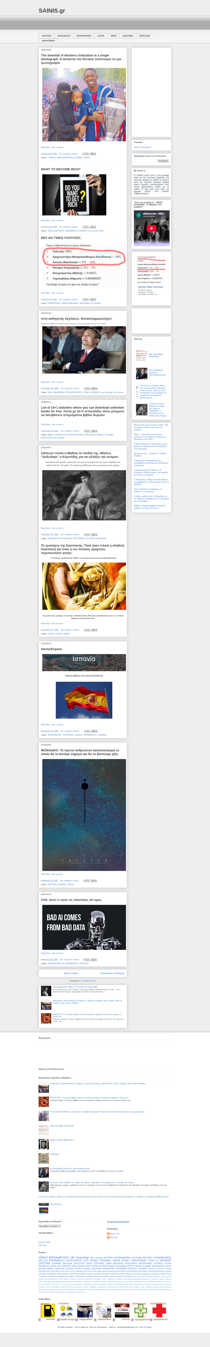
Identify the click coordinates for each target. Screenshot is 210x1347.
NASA (168, 1266)
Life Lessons (93, 231)
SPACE (71, 884)
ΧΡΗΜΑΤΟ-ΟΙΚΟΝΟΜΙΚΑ (67, 1292)
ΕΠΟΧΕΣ (63, 1287)
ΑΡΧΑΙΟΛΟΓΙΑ (112, 1271)
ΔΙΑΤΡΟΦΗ (96, 1269)
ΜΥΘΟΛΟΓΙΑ (66, 538)
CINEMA (82, 1274)
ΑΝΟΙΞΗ (72, 1284)
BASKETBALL (53, 1279)
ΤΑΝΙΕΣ (151, 1289)
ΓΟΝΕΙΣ (71, 1276)
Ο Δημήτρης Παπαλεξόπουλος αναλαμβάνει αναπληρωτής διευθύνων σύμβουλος (151, 462)
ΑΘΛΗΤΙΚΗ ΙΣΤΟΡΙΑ (64, 1269)
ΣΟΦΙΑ (125, 1289)
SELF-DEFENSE (148, 1282)
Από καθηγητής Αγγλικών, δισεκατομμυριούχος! (76, 318)
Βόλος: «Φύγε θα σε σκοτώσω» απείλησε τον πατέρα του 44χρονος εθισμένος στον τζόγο (150, 436)
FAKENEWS (137, 1279)
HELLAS (43, 1260)
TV (61, 1284)
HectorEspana (51, 649)
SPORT (126, 1260)
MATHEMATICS (159, 1266)
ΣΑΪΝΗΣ (168, 1271)
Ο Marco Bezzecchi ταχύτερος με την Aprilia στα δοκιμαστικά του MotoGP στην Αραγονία (150, 446)
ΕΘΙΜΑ (154, 1284)
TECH (169, 1274)
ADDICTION (144, 1276)
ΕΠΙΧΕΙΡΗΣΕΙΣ (54, 303)
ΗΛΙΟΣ (80, 1287)
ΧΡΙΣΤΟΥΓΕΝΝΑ (134, 1266)
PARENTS (104, 1282)
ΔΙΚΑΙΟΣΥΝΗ (146, 1284)
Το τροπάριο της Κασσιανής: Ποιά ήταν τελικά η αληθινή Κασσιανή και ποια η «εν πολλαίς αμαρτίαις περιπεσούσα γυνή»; (82, 549)
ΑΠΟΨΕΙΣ (79, 1284)
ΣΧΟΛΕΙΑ (42, 1274)
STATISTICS (167, 1282)
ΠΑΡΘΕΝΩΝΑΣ (81, 1289)
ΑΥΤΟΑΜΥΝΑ (87, 1284)
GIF (150, 1279)
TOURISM (102, 735)
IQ (116, 1266)
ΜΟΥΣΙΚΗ (103, 1266)
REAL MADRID (134, 1282)
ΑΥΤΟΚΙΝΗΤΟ (61, 1276)
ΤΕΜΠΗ (120, 1276)
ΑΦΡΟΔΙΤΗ (96, 1284)
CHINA (86, 392)
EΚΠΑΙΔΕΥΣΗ (106, 1274)
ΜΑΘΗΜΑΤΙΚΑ (108, 1269)
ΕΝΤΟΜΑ (42, 1287)
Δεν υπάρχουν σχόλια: (69, 154)
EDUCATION (46, 438)
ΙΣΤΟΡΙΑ (108, 1257)
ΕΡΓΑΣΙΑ (70, 1287)
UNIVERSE (51, 1276)
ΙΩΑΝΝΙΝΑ (92, 1287)
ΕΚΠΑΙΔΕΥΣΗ (64, 36)
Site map (42, 1245)
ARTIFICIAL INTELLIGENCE (161, 1276)
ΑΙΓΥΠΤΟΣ (92, 1271)
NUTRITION (97, 1282)
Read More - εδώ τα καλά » (52, 147)
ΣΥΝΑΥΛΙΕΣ (136, 1289)
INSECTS (168, 1279)
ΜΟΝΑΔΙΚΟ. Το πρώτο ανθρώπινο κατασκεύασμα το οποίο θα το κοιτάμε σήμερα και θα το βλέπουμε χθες (80, 752)
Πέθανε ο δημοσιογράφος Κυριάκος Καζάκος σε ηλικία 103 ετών (150, 506)
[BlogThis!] (86, 153)
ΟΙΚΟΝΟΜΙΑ (70, 231)
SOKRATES (159, 1282)
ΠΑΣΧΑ (59, 634)
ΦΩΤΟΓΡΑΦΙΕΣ (145, 1263)
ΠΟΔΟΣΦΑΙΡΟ (131, 1263)
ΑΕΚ (59, 1266)
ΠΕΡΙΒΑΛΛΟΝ (44, 1271)
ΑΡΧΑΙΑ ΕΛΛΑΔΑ (82, 1269)
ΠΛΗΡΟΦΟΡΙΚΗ (83, 36)
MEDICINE (51, 1282)
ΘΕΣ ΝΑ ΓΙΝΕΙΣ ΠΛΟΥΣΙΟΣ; (61, 238)
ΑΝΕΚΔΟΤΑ (101, 1271)
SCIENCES (155, 1274)
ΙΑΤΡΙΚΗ (85, 1287)
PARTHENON (112, 1282)
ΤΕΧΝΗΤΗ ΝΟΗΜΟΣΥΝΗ (163, 1289)
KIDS (63, 1271)
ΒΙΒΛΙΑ (51, 435)
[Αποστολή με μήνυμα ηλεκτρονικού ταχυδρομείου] (83, 153)
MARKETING (43, 1282)
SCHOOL (138, 1274)
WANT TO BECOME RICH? (61, 169)
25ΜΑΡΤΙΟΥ (136, 1276)
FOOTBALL (158, 1263)
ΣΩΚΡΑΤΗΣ (144, 1289)
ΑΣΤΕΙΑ (168, 1263)
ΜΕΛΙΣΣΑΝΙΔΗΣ (44, 1289)
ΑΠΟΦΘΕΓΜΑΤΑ (162, 1257)
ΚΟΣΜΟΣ (78, 158)
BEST (61, 1279)
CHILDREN (97, 1279)
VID (67, 1284)
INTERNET (84, 963)
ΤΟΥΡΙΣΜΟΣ (68, 735)
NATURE (42, 1269)
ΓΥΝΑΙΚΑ (52, 158)
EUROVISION (127, 1279)
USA (86, 1271)
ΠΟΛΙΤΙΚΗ (46, 36)
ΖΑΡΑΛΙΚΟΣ (44, 1266)
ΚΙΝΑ (50, 392)
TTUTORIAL (55, 1284)
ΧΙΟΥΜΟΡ (142, 1269)
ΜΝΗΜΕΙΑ (53, 1289)
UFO (63, 1284)
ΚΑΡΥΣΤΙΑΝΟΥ (135, 1287)
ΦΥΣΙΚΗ (55, 1292)
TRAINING (79, 1271)
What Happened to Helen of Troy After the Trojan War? (75, 987)
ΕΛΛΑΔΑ (137, 1257)
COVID (89, 1274)
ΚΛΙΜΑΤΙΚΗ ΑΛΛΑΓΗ (152, 1287)
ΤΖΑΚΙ (50, 1292)
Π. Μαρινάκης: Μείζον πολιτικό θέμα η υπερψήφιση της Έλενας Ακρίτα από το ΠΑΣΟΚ (151, 482)
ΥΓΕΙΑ (151, 1260)
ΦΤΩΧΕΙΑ (127, 1276)
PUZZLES (121, 1282)
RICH (101, 231)
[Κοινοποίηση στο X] (89, 153)
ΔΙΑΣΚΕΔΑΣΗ (128, 1284)
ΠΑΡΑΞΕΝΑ (144, 36)
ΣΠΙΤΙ (130, 1289)
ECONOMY (82, 231)
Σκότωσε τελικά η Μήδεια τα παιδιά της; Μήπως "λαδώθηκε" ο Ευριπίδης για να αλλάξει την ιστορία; (80, 455)
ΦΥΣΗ (59, 1274)
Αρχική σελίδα (71, 973)
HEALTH (80, 1266)
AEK (150, 1276)
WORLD (87, 158)
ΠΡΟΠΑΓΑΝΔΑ (112, 1289)
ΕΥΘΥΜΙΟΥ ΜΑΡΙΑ (110, 1260)
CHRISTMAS (74, 1274)
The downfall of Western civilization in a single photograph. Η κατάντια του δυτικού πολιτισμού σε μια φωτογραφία (81, 59)
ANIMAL (65, 1274)
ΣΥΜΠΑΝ (112, 1276)
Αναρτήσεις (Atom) (88, 981)
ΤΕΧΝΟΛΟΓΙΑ (43, 1292)
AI (63, 963)
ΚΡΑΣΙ (162, 1287)
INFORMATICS (90, 735)
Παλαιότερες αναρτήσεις (112, 973)
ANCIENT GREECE (156, 1269)
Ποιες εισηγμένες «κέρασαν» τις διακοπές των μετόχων (148, 490)
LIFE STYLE (70, 1271)
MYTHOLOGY (87, 1282)
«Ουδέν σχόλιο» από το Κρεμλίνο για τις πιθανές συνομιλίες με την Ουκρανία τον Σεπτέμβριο (151, 498)
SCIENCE (62, 884)
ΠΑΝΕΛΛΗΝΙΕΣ (70, 1289)
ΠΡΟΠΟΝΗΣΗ (143, 1271)
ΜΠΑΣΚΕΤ (60, 1289)
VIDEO (113, 36)
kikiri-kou (113, 1237)
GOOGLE (79, 735)
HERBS (161, 1279)
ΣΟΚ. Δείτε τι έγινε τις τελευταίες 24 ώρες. (71, 900)
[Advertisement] (91, 21)
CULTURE (109, 435)
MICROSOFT (59, 1282)
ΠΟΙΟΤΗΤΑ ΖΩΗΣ (75, 435)
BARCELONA (43, 1279)
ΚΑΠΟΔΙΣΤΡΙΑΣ (123, 1287)
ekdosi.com (115, 1234)
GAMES (168, 1269)
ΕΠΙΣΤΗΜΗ (55, 1287)
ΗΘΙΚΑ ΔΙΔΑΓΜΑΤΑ (65, 158)
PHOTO (89, 1263)
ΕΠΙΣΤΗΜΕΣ (99, 1263)
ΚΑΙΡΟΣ (89, 1276)
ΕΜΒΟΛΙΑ (168, 1284)
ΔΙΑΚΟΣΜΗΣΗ (118, 1284)
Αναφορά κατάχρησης (118, 1222)
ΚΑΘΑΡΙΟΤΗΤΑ (112, 1287)
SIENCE (163, 1274)
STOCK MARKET (44, 1284)
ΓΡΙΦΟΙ (95, 1266)
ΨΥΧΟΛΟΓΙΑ (80, 1292)
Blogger (149, 1327)
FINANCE (145, 1279)
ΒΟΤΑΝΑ (121, 1271)
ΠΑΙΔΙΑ (111, 1266)
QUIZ (126, 1282)
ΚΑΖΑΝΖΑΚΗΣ (101, 1287)
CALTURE (90, 538)
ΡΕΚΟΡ (119, 1289)
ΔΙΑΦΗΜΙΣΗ (138, 1284)
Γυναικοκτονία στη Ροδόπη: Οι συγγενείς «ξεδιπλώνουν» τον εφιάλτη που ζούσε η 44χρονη (151, 472)
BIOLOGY (66, 1279)
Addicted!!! (54, 1154)
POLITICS (130, 1274)
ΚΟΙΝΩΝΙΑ (56, 1263)
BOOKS (100, 435)
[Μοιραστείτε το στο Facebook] (92, 153)
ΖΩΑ (75, 1287)
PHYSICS (122, 1274)
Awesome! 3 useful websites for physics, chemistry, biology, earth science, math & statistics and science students (98, 1083)
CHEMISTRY (88, 1279)
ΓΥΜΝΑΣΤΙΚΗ (80, 1276)
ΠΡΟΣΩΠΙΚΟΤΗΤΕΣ (73, 392)
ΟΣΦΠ (105, 1276)
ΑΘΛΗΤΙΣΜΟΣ (48, 41)
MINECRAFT (68, 1282)
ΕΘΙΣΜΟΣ (160, 1284)
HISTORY (148, 1257)
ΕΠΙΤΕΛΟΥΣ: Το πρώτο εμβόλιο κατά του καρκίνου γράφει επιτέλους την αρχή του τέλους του (89, 1098)
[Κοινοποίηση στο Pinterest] (94, 153)
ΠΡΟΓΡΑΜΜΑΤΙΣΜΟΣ (99, 1289)
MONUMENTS (77, 1282)
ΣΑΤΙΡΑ (100, 36)
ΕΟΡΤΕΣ (51, 634)
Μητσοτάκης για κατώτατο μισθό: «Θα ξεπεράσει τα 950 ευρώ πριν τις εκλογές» (151, 427)
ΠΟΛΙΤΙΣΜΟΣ (90, 435)
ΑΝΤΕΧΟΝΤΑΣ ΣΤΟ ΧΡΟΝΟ (82, 1260)
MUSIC (115, 1274)
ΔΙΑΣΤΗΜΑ (128, 36)
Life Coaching (106, 392)
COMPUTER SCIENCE (114, 1279)
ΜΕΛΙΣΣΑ (168, 1287)
